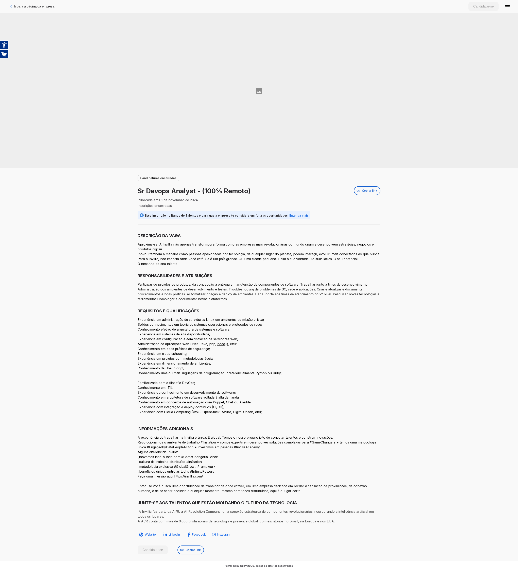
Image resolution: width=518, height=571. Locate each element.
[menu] (507, 6)
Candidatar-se (483, 6)
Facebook (199, 534)
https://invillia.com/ (188, 476)
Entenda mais (299, 215)
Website (150, 534)
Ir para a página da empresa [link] (34, 6)
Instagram (223, 534)
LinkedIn (174, 534)
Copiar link (369, 190)
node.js (222, 344)
